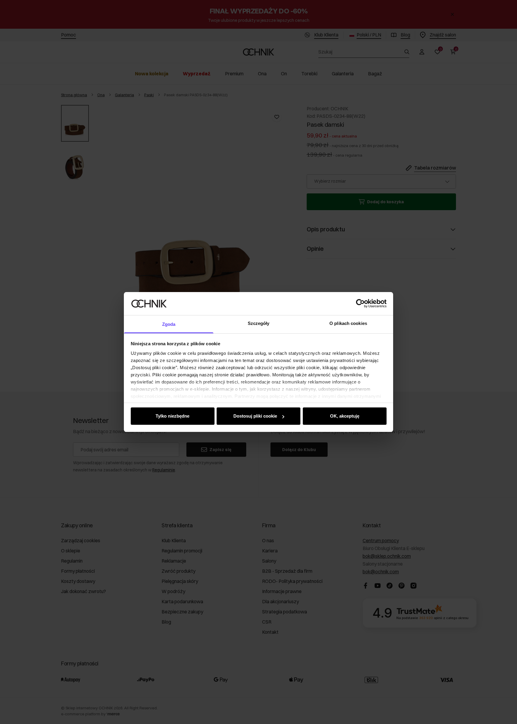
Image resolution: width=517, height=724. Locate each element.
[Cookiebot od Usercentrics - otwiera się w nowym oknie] (360, 303)
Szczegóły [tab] (259, 323)
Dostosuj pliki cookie (255, 415)
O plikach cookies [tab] (348, 323)
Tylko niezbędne (172, 415)
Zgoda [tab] (169, 324)
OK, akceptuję (344, 415)
